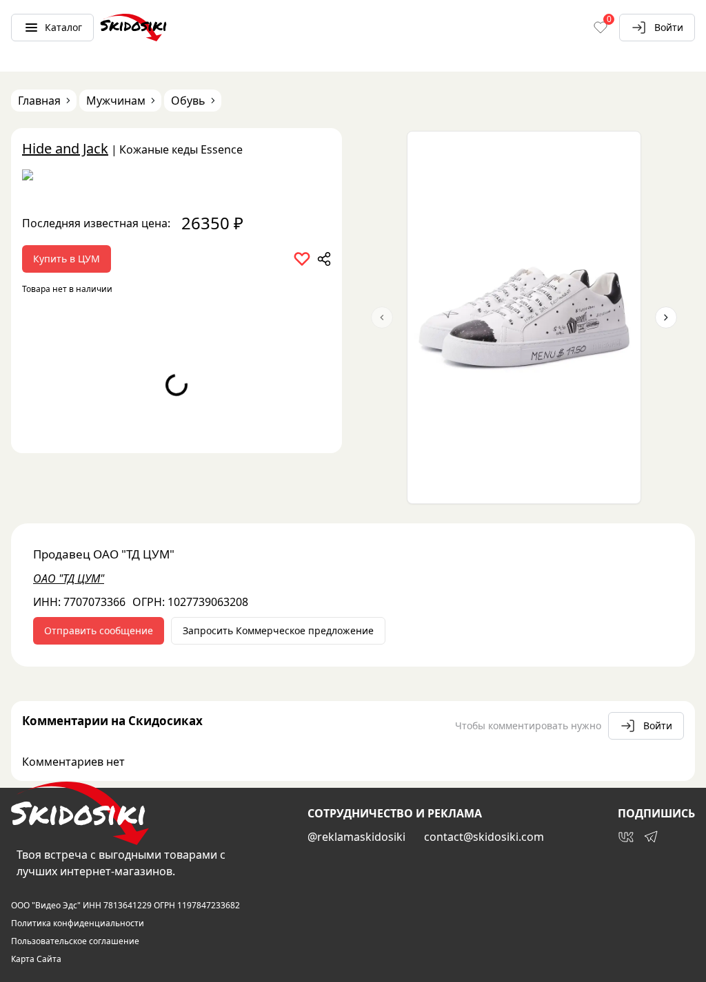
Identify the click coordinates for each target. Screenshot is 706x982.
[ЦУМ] (176, 179)
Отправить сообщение (98, 630)
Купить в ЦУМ (66, 258)
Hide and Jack (65, 148)
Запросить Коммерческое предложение (278, 630)
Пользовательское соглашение (75, 941)
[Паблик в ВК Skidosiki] (626, 836)
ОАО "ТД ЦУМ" (68, 578)
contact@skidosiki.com (484, 836)
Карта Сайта (36, 959)
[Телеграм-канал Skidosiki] (651, 836)
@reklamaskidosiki (356, 836)
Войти (668, 27)
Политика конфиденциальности (77, 923)
